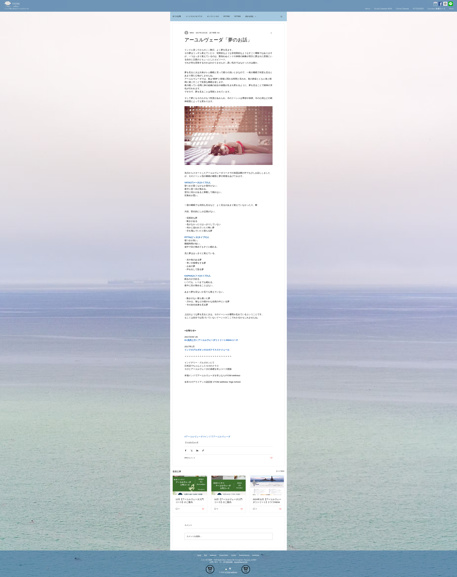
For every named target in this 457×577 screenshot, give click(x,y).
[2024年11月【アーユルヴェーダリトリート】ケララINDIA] (267, 485)
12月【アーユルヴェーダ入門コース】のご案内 (190, 500)
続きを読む (249, 16)
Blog (205, 555)
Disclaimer (255, 555)
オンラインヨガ (213, 16)
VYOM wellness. (231, 572)
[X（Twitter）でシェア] (191, 450)
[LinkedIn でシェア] (197, 450)
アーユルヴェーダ (191, 442)
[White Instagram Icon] (230, 568)
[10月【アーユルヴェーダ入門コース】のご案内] (228, 485)
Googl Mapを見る (241, 562)
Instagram (213, 555)
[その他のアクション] (271, 32)
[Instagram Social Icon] (445, 4)
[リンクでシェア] (203, 450)
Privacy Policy (223, 555)
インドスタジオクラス (194, 16)
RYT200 (227, 16)
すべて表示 (280, 471)
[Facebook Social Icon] (440, 4)
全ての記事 (177, 16)
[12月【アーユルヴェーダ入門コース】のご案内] (190, 485)
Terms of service (244, 555)
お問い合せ (214, 562)
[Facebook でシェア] (185, 450)
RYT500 (237, 16)
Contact (233, 555)
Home (199, 555)
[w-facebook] (226, 570)
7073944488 (228, 562)
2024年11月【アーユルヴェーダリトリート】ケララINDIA (267, 500)
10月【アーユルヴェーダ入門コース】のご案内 (228, 500)
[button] (281, 16)
